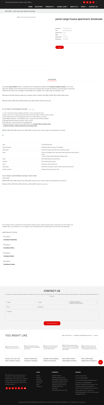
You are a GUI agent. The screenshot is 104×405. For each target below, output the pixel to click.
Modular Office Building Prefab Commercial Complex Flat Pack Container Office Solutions (51, 360)
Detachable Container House (60, 379)
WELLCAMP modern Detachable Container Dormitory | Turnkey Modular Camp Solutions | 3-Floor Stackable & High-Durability (70, 360)
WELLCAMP (8, 11)
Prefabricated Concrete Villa (59, 390)
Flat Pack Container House (59, 383)
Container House (56, 375)
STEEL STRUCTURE (66, 335)
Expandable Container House (60, 381)
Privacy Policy (81, 402)
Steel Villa (54, 388)
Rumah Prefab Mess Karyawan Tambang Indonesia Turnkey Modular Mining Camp (31, 360)
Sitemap (74, 402)
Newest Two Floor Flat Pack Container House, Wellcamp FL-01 (12, 360)
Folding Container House (58, 377)
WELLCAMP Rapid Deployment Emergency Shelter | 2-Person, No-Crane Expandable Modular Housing (89, 360)
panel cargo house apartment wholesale (24, 11)
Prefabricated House (57, 386)
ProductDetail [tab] (52, 79)
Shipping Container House (59, 384)
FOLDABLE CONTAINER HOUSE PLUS (82, 335)
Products (96, 335)
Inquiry (59, 47)
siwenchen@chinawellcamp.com (88, 380)
